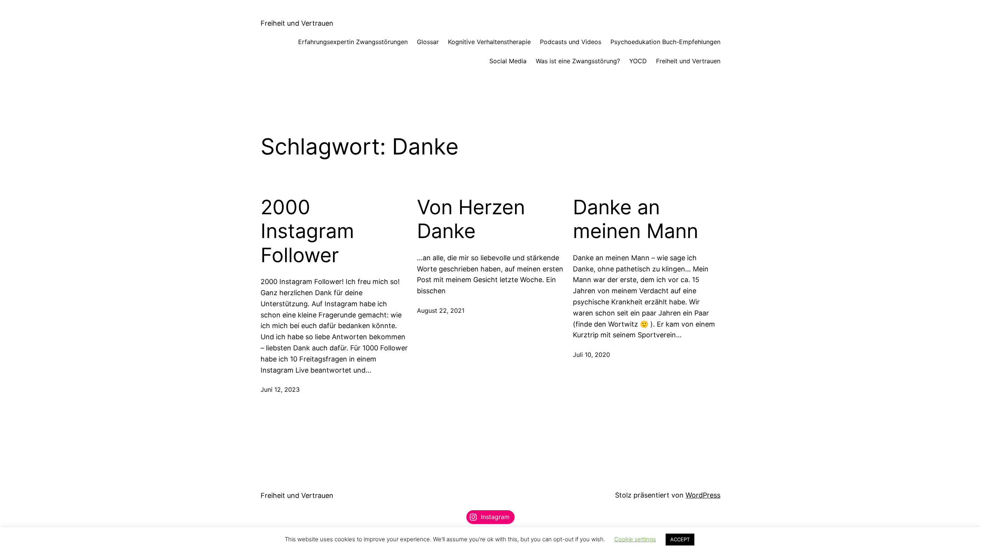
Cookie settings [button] (635, 539)
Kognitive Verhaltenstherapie (489, 42)
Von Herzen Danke (471, 219)
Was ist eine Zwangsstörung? (578, 61)
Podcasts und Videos (570, 42)
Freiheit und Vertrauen (297, 23)
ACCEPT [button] (680, 539)
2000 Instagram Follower (307, 231)
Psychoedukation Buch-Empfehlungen (665, 42)
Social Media (508, 61)
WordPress (703, 495)
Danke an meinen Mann (635, 219)
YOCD (638, 61)
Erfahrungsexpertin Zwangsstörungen (353, 42)
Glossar (428, 42)
